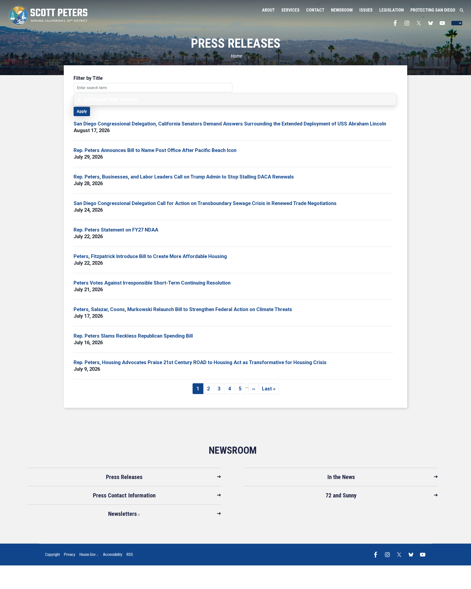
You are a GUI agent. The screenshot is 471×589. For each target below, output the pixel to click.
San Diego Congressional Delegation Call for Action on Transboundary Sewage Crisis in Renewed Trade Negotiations (205, 203)
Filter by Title (88, 78)
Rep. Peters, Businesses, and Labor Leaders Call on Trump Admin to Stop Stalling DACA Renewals (184, 177)
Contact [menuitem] (315, 10)
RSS (129, 554)
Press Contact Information (124, 495)
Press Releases (124, 477)
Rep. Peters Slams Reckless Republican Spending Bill (133, 336)
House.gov (87, 554)
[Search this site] (461, 10)
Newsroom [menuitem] (342, 10)
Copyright (52, 554)
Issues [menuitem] (366, 10)
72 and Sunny (341, 495)
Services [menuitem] (290, 10)
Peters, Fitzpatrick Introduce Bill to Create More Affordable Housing (150, 256)
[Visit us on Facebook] (396, 23)
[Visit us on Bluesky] (432, 23)
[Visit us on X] (420, 23)
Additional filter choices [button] (111, 99)
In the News (341, 477)
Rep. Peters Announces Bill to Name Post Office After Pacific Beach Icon (155, 150)
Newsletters (122, 513)
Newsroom (233, 450)
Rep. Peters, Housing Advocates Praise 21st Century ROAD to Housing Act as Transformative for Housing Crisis (200, 362)
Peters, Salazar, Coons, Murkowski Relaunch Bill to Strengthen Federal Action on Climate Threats (183, 309)
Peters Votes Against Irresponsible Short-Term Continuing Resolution (152, 283)
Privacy (69, 554)
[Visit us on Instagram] (408, 23)
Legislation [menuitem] (391, 10)
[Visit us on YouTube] (443, 23)
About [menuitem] (268, 10)
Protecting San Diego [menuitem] (432, 10)
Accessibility (112, 554)
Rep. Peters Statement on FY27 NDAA (116, 230)
